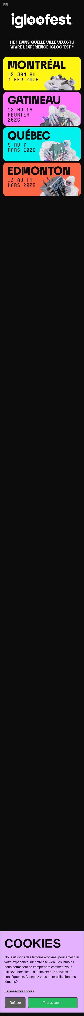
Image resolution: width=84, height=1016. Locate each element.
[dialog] (42, 972)
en (5, 5)
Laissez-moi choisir (19, 991)
